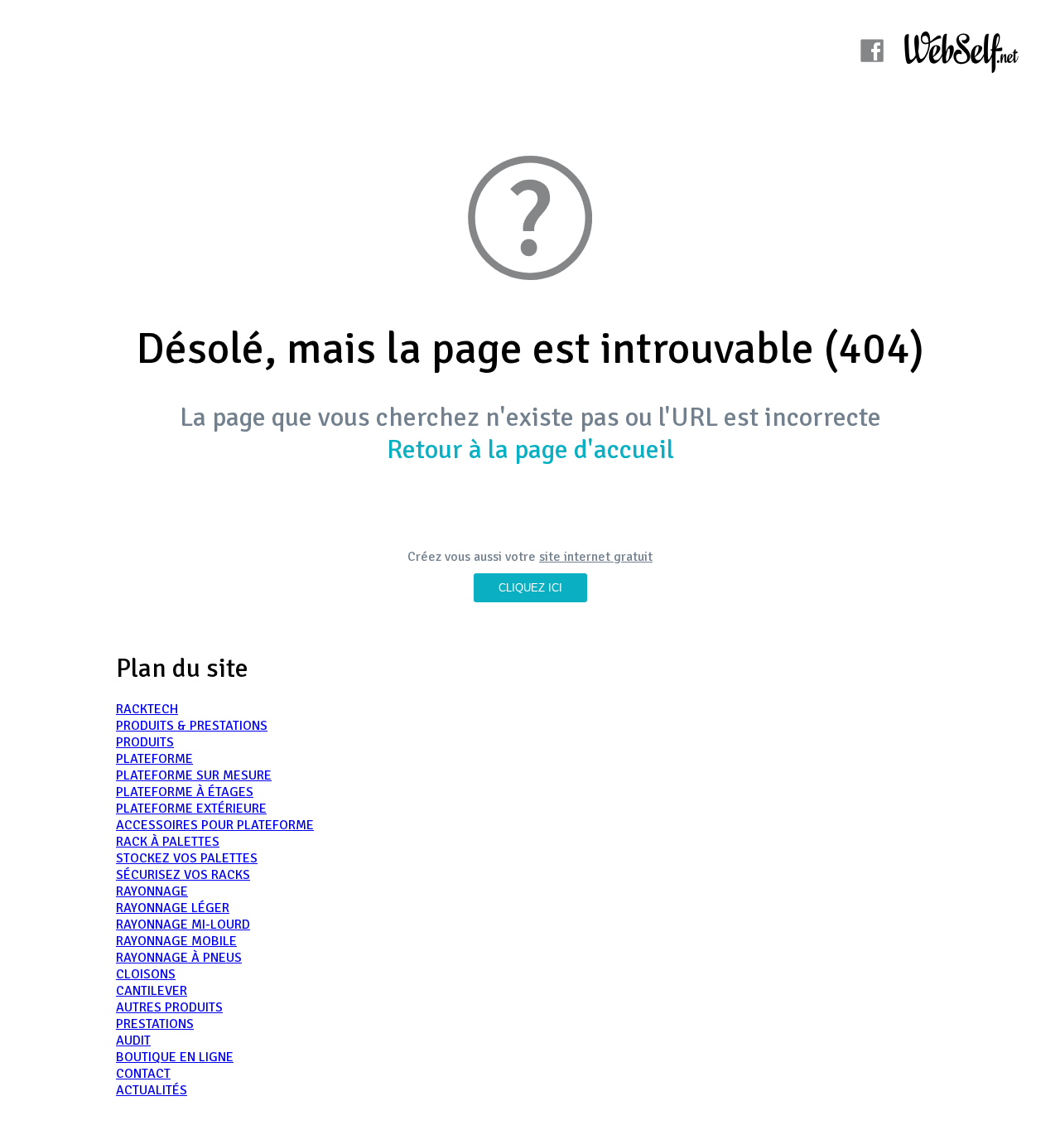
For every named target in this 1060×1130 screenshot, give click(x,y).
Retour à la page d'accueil (530, 449)
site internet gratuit (596, 556)
